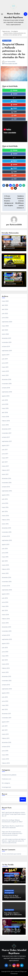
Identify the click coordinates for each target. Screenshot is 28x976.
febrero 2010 (6, 763)
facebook (15, 93)
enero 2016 (5, 524)
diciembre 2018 (6, 379)
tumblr (15, 111)
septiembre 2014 (7, 590)
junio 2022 (5, 317)
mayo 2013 (5, 656)
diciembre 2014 (6, 577)
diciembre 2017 (6, 429)
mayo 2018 (5, 408)
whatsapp (15, 90)
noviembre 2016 (7, 482)
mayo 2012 (5, 705)
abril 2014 (5, 610)
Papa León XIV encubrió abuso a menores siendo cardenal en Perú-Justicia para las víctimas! (12, 833)
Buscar (4, 794)
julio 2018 (5, 400)
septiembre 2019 (7, 350)
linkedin (15, 108)
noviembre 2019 (7, 342)
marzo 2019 (5, 371)
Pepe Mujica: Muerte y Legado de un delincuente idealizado (13, 914)
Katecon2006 (11, 61)
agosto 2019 (5, 355)
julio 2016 (5, 499)
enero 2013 (5, 672)
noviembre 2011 (6, 717)
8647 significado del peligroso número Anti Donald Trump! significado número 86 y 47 (14, 814)
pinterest (15, 104)
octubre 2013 (6, 635)
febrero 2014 (6, 618)
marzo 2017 (5, 466)
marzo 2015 (5, 565)
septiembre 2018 (7, 392)
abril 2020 (5, 330)
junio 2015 (5, 552)
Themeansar (14, 973)
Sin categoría (7, 40)
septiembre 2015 (7, 540)
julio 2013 (5, 647)
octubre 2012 (6, 684)
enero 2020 (5, 334)
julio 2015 (5, 548)
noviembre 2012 (7, 680)
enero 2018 (5, 425)
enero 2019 (5, 375)
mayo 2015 (5, 557)
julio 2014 (5, 598)
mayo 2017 (5, 458)
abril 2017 (5, 462)
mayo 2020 (5, 326)
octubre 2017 (6, 437)
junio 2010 (5, 750)
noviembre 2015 (6, 532)
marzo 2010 (5, 759)
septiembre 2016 (7, 491)
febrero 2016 (6, 519)
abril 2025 (5, 305)
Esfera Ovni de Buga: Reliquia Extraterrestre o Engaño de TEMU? (12, 897)
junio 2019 (5, 363)
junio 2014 (5, 602)
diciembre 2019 (6, 338)
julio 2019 (5, 359)
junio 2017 (5, 453)
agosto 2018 (5, 396)
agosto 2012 (5, 693)
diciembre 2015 (6, 528)
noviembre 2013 (6, 631)
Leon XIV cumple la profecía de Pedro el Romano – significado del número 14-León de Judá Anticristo (14, 841)
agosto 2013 (5, 643)
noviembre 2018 (7, 383)
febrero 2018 (6, 420)
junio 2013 (5, 651)
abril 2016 (5, 511)
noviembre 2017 (6, 433)
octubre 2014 (6, 585)
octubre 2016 (6, 486)
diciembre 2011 (6, 713)
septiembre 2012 (7, 689)
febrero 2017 (6, 470)
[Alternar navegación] (2, 14)
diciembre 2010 (6, 742)
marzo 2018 (5, 416)
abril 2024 (5, 309)
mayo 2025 (5, 301)
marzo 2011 (5, 734)
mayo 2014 (5, 606)
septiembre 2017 (7, 441)
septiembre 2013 (7, 639)
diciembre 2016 (6, 478)
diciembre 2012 (6, 676)
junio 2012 (5, 701)
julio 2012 (5, 697)
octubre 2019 (6, 346)
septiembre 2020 (7, 322)
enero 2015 (5, 573)
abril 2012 (5, 709)
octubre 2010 (6, 746)
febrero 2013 (6, 668)
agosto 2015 (5, 544)
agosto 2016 (5, 495)
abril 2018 (5, 412)
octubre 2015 (6, 536)
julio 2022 (5, 313)
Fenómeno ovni (6, 779)
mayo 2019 (5, 367)
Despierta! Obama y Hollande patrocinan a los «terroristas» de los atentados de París (13, 51)
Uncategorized (6, 787)
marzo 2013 (5, 664)
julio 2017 (5, 449)
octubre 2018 (6, 388)
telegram (15, 101)
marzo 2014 (5, 614)
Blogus (22, 971)
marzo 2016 (5, 515)
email (15, 119)
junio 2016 (5, 503)
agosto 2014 (5, 594)
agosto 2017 (5, 445)
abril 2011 (5, 730)
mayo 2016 (5, 507)
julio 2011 (5, 726)
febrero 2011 (5, 738)
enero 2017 (5, 474)
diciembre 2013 (6, 627)
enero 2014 (5, 623)
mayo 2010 (5, 755)
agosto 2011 (5, 722)
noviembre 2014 (7, 581)
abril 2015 (5, 561)
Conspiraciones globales (9, 775)
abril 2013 (5, 660)
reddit (15, 115)
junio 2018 (5, 404)
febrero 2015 (6, 569)
